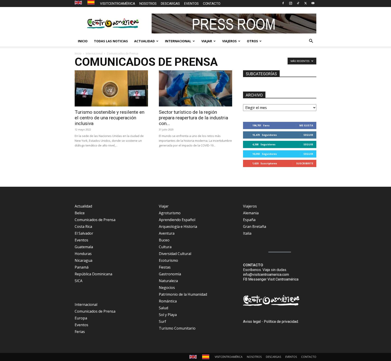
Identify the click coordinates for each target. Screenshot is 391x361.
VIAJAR (206, 41)
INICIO (83, 41)
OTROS (252, 41)
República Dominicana (93, 273)
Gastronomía (170, 273)
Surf (162, 321)
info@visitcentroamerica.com (266, 274)
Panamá (81, 267)
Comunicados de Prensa (95, 219)
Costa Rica (83, 226)
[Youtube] (313, 3)
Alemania (251, 212)
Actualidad (83, 206)
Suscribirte (304, 163)
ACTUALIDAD (144, 41)
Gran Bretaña (254, 226)
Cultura (165, 246)
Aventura (166, 233)
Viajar (164, 206)
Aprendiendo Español (177, 219)
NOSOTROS (148, 4)
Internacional (94, 53)
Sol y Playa (168, 314)
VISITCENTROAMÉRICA (117, 4)
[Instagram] (290, 3)
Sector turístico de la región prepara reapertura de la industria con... (193, 117)
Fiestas (165, 267)
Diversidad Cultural (175, 253)
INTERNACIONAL (178, 41)
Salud (163, 307)
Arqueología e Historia (178, 226)
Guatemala (84, 246)
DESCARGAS (170, 4)
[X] (305, 3)
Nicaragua (83, 260)
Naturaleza (168, 280)
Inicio (78, 53)
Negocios (167, 287)
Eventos (81, 240)
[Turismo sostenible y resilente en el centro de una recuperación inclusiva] (111, 88)
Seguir (308, 135)
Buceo (164, 240)
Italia (247, 233)
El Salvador (84, 233)
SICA (78, 280)
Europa (81, 318)
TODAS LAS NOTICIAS (111, 41)
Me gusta (306, 125)
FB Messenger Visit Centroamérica (270, 279)
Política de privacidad (281, 321)
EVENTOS (191, 4)
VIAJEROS (229, 41)
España (249, 219)
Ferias (80, 331)
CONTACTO (211, 4)
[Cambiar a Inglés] (79, 3)
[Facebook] (283, 3)
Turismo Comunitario (177, 328)
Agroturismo (170, 212)
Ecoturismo (168, 260)
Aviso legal (252, 321)
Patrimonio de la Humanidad (183, 294)
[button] (310, 41)
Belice (80, 212)
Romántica (168, 301)
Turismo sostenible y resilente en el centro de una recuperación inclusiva (109, 117)
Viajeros (250, 206)
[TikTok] (298, 3)
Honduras (83, 253)
